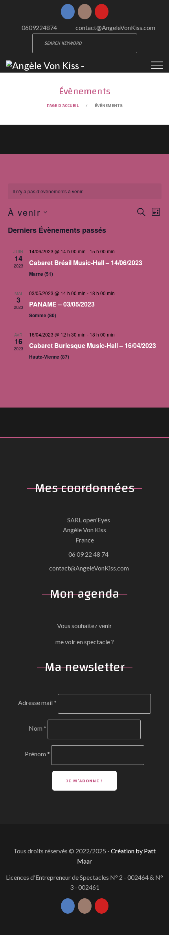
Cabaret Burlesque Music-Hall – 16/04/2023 (92, 345)
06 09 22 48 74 (88, 554)
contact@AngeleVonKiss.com (115, 27)
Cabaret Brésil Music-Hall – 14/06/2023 (85, 262)
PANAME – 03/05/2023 (62, 304)
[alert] (85, 191)
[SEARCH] (127, 43)
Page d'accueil (63, 105)
